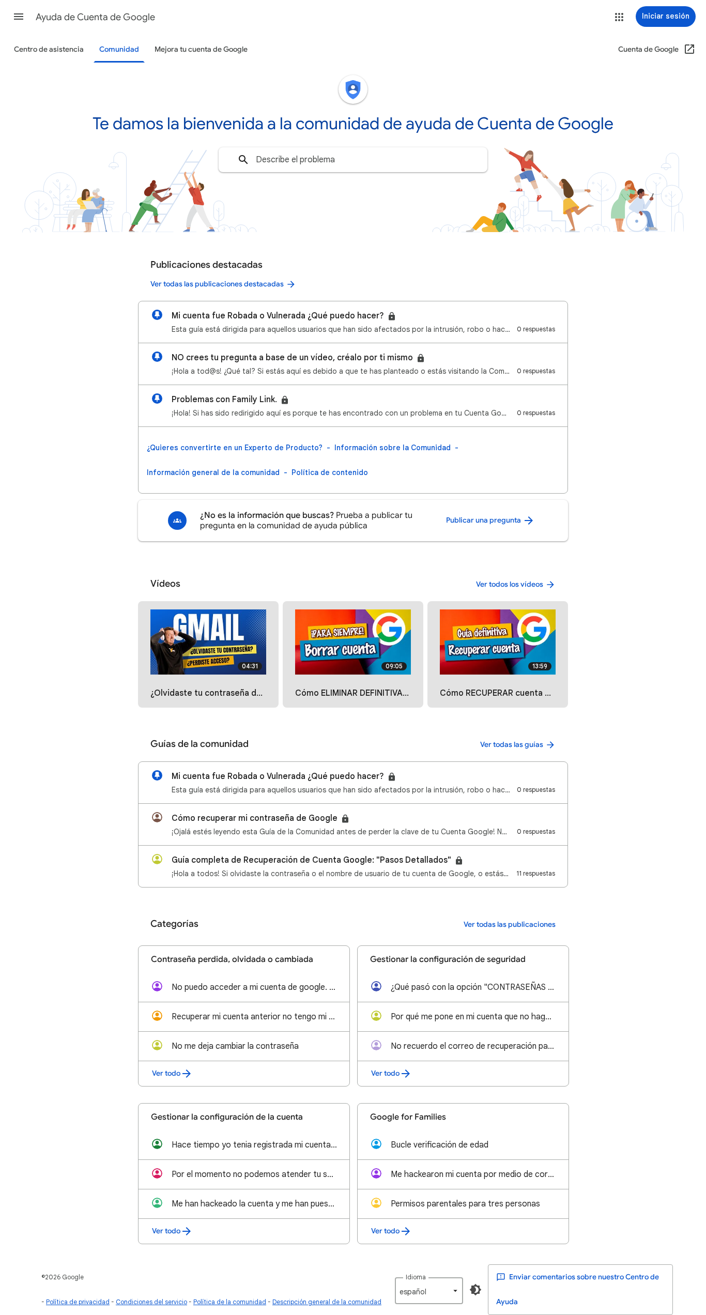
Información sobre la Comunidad (392, 447)
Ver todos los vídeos (509, 584)
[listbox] (429, 1290)
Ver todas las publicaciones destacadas (217, 284)
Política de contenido (329, 472)
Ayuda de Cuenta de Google (95, 17)
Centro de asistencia (49, 49)
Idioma (416, 1277)
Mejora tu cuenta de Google (201, 49)
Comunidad (119, 49)
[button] (18, 16)
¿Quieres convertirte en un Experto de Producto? (235, 447)
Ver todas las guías (511, 744)
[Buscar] (243, 159)
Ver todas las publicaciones (510, 924)
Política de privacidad (78, 1302)
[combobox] (353, 159)
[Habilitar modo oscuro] (475, 1289)
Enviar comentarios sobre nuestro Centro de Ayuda (577, 1289)
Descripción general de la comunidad (326, 1302)
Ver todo (166, 1073)
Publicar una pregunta (484, 520)
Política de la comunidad (229, 1302)
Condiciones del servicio (151, 1302)
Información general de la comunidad (213, 472)
